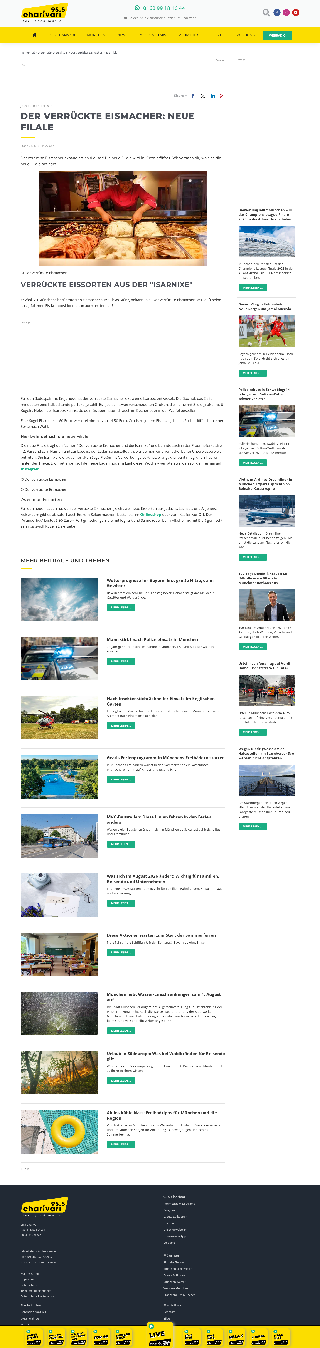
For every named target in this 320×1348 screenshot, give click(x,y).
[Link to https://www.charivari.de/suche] (266, 12)
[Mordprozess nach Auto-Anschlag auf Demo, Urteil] (267, 676)
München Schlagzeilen (177, 1269)
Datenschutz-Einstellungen (38, 1296)
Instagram (30, 468)
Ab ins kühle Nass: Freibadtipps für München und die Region (162, 1115)
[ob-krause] (267, 591)
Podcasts (169, 1312)
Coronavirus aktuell (33, 1312)
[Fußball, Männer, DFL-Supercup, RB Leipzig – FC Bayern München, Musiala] (267, 317)
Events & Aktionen (175, 1217)
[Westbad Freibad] (59, 756)
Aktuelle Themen (174, 1262)
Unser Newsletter (174, 1230)
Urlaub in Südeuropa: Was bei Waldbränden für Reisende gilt (166, 1056)
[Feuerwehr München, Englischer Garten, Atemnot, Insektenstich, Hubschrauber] (59, 697)
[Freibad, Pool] (59, 1111)
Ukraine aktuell (30, 1318)
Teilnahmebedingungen (36, 1291)
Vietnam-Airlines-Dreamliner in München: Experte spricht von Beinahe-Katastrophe (265, 484)
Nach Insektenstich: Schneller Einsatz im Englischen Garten (161, 701)
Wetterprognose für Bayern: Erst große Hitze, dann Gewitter (160, 583)
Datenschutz (29, 1285)
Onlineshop (150, 514)
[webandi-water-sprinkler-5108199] (59, 993)
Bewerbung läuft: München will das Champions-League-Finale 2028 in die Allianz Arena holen (265, 214)
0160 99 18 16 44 (45, 1262)
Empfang (169, 1243)
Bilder (167, 1318)
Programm (170, 1210)
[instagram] (286, 12)
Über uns (169, 1223)
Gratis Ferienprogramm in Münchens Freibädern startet (165, 757)
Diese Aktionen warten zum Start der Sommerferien (161, 935)
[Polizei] (59, 638)
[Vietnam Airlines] (267, 497)
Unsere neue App (174, 1236)
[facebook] (277, 12)
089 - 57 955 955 (42, 1257)
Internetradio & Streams (179, 1203)
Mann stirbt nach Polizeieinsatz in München (152, 639)
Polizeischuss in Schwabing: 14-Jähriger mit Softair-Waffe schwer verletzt (265, 394)
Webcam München (175, 1288)
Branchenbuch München (179, 1295)
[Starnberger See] (267, 766)
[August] (59, 875)
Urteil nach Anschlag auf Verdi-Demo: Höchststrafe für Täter (265, 665)
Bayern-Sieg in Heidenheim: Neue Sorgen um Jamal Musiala (265, 306)
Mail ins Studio (30, 1274)
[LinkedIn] (212, 96)
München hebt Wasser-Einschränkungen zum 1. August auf (164, 997)
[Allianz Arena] (267, 227)
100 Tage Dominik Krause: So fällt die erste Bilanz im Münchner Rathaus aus (263, 578)
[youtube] (295, 12)
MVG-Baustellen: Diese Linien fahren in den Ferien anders (159, 819)
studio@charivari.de (43, 1251)
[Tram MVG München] (59, 816)
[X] (202, 96)
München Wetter (174, 1282)
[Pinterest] (221, 96)
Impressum (28, 1279)
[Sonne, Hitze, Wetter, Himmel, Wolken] (59, 579)
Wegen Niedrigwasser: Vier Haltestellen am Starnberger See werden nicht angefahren (266, 753)
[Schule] (59, 934)
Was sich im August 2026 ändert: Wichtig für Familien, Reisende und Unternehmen (163, 878)
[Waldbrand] (59, 1052)
